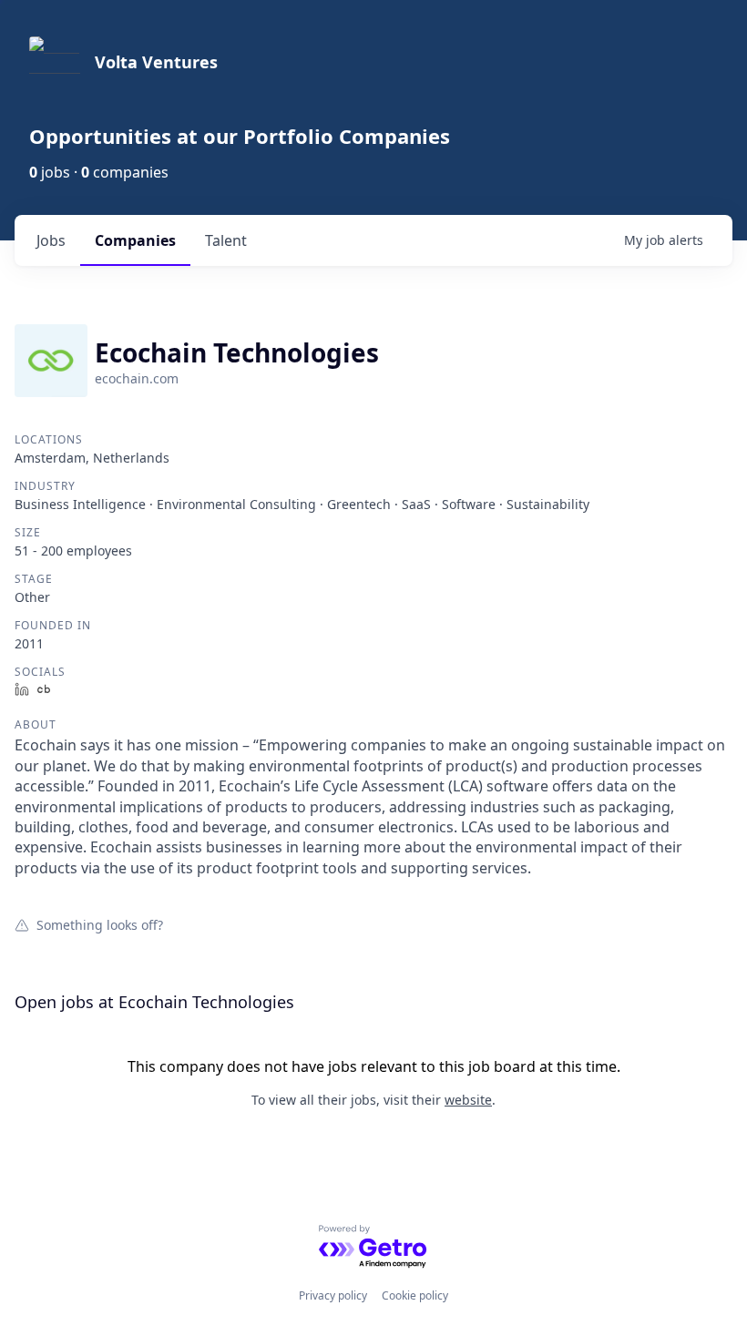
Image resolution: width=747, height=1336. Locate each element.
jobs (51, 240)
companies (135, 240)
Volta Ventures (156, 62)
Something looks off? (99, 924)
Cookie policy (415, 1295)
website (468, 1099)
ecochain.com (137, 378)
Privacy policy (333, 1295)
